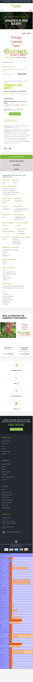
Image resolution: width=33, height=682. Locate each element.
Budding (5, 262)
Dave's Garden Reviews (8, 477)
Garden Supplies (6, 472)
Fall (4, 270)
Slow (4, 217)
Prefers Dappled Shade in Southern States (13, 288)
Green (4, 202)
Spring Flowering (7, 277)
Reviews (16, 169)
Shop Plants (11, 16)
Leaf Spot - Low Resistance (9, 190)
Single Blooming (18, 201)
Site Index (4, 479)
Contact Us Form (6, 518)
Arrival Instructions (7, 492)
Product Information (7, 500)
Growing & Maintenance (16, 161)
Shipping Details (6, 507)
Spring (4, 276)
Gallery (3, 469)
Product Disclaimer (7, 502)
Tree (4, 239)
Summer (5, 279)
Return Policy (5, 505)
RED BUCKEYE (8, 348)
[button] (2, 10)
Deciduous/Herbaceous (8, 231)
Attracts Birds (21, 231)
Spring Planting (16, 241)
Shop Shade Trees (8, 81)
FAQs (3, 489)
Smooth (15, 182)
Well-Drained (6, 255)
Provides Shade (7, 298)
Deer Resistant (21, 233)
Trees (3, 446)
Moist (4, 253)
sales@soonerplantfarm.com (13, 532)
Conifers (4, 454)
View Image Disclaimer (7, 62)
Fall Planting (16, 239)
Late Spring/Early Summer (9, 272)
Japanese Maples (6, 451)
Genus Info (16, 165)
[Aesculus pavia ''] (8, 330)
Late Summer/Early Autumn (9, 274)
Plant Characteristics (16, 157)
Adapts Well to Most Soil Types (10, 250)
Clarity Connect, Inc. (17, 546)
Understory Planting (8, 300)
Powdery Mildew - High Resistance (11, 192)
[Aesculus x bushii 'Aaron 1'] (24, 330)
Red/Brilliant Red (18, 219)
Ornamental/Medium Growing (21, 209)
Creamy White (6, 201)
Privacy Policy (5, 497)
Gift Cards (4, 474)
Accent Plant (6, 294)
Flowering (5, 304)
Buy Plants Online (6, 464)
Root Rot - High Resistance (9, 194)
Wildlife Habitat (6, 302)
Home (5, 16)
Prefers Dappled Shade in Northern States (13, 286)
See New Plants (6, 441)
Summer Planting (17, 243)
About (3, 466)
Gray (4, 182)
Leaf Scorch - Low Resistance (10, 188)
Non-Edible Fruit (6, 209)
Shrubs (3, 449)
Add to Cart (16, 114)
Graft (4, 264)
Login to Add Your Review (22, 93)
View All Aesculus (18, 81)
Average (5, 251)
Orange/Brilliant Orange (20, 217)
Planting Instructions (7, 495)
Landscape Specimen (8, 296)
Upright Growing (18, 211)
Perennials (4, 443)
